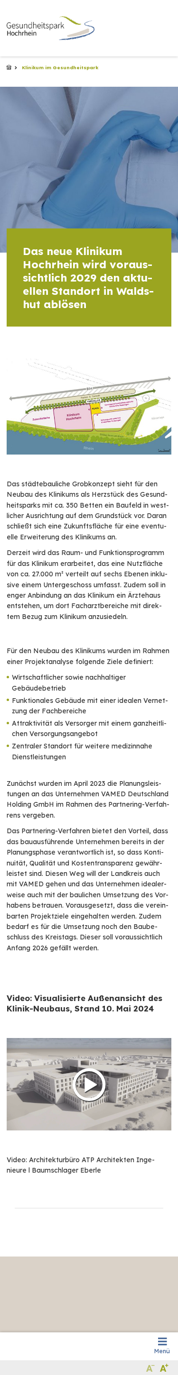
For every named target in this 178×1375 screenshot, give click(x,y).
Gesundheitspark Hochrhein (9, 67)
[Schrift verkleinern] (151, 1368)
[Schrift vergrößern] (164, 1368)
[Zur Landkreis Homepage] (51, 28)
